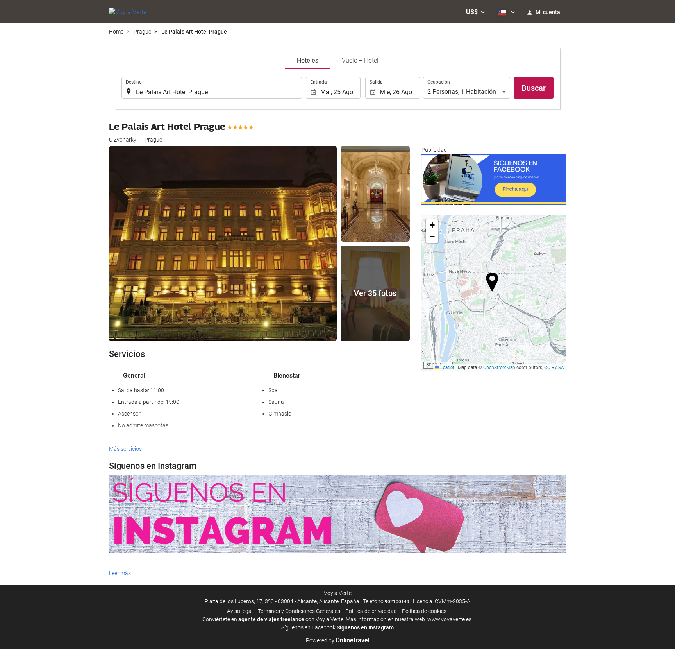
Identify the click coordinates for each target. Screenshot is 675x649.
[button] (475, 11)
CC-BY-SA (554, 367)
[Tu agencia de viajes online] (127, 11)
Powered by (338, 640)
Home (116, 32)
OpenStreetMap (499, 367)
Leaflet (446, 367)
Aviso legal (240, 611)
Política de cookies (424, 611)
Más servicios (125, 449)
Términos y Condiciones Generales (299, 611)
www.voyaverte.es (449, 619)
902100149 (397, 601)
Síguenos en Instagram (365, 627)
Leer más (120, 573)
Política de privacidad (371, 611)
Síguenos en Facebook (308, 627)
